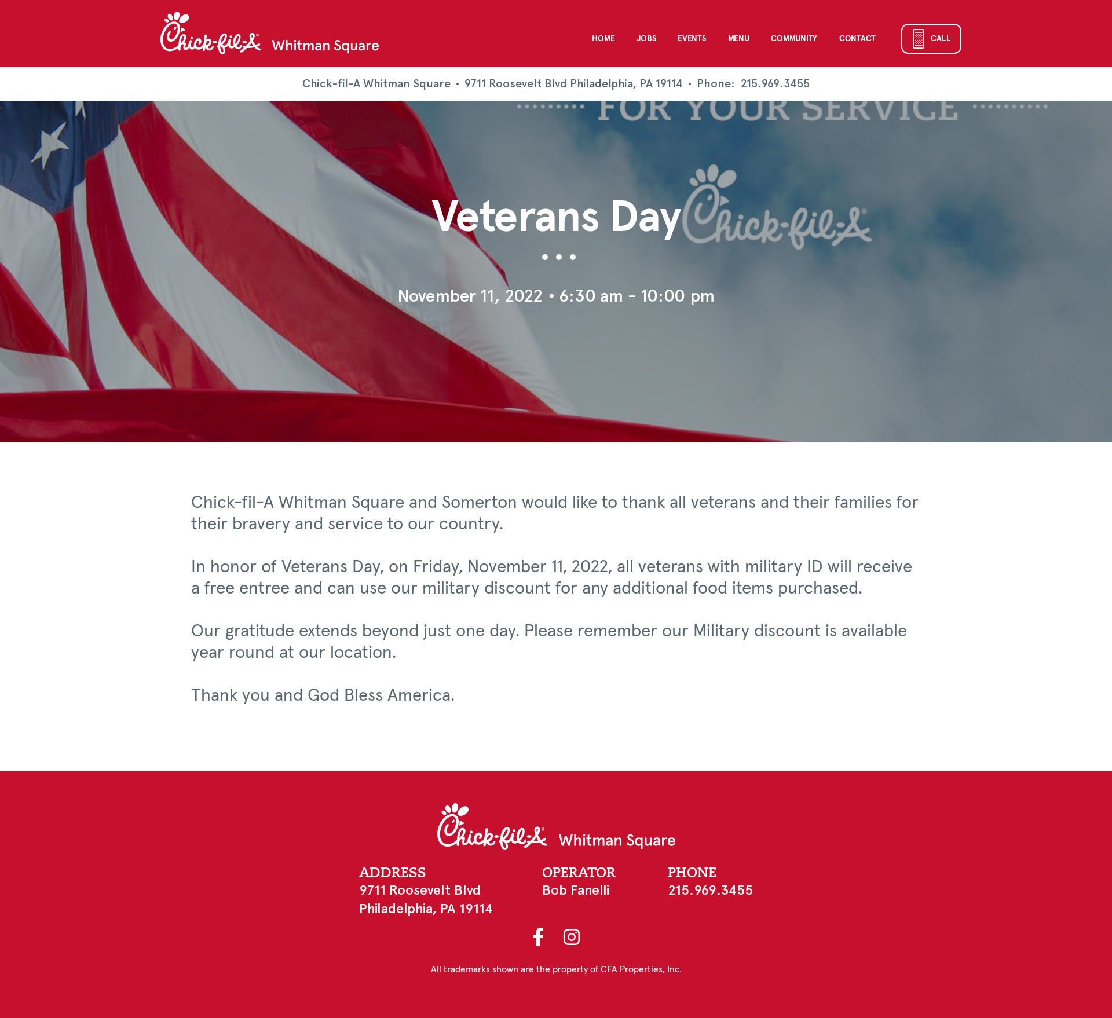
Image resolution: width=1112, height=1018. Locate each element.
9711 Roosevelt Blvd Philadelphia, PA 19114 (573, 83)
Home (603, 39)
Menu (738, 39)
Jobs (646, 39)
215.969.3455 (775, 84)
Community (794, 39)
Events (691, 39)
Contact (857, 39)
